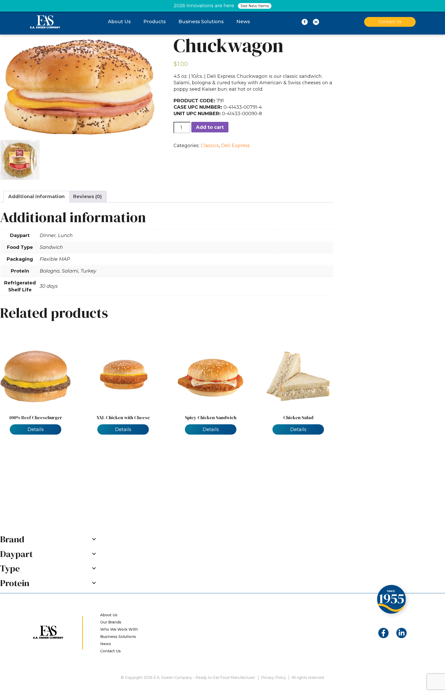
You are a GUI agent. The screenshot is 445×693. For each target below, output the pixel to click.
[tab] (36, 196)
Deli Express (235, 145)
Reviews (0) (87, 196)
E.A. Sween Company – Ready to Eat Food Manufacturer (45, 21)
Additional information (36, 196)
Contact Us (390, 21)
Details (36, 429)
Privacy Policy (273, 677)
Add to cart (210, 127)
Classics (210, 145)
